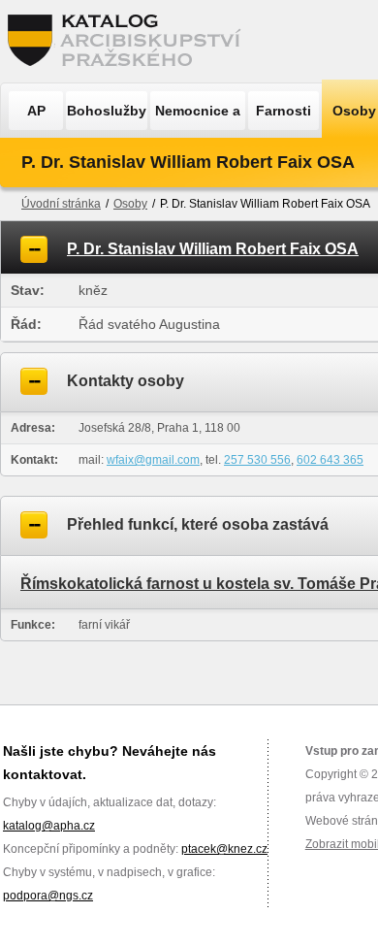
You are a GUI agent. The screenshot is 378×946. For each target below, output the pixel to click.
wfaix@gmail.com (153, 460)
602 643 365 (330, 460)
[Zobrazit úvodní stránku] (130, 41)
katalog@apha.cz (49, 825)
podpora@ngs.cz (48, 895)
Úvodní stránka (61, 204)
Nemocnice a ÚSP (197, 116)
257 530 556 (257, 460)
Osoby (130, 204)
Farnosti (283, 110)
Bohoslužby (106, 110)
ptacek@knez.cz (224, 849)
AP (36, 110)
